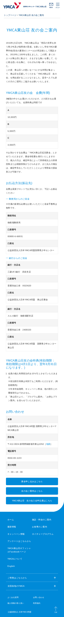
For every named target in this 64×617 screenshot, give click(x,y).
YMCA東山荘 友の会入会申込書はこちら (32, 500)
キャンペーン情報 (16, 534)
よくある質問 (12, 597)
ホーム (10, 519)
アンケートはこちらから (19, 541)
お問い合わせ (51, 5)
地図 (48, 444)
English (11, 566)
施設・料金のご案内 (41, 519)
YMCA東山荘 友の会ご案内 (31, 15)
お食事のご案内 (39, 527)
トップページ (10, 15)
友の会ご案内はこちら (32, 491)
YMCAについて (14, 559)
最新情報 (11, 527)
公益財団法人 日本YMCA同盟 (19, 612)
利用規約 (36, 603)
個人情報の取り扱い (15, 603)
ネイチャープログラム (42, 534)
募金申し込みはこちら (32, 481)
